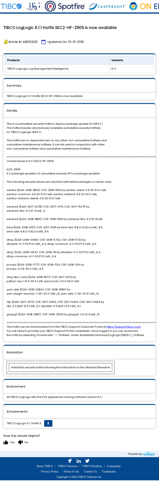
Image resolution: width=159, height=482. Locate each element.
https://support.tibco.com (123, 327)
